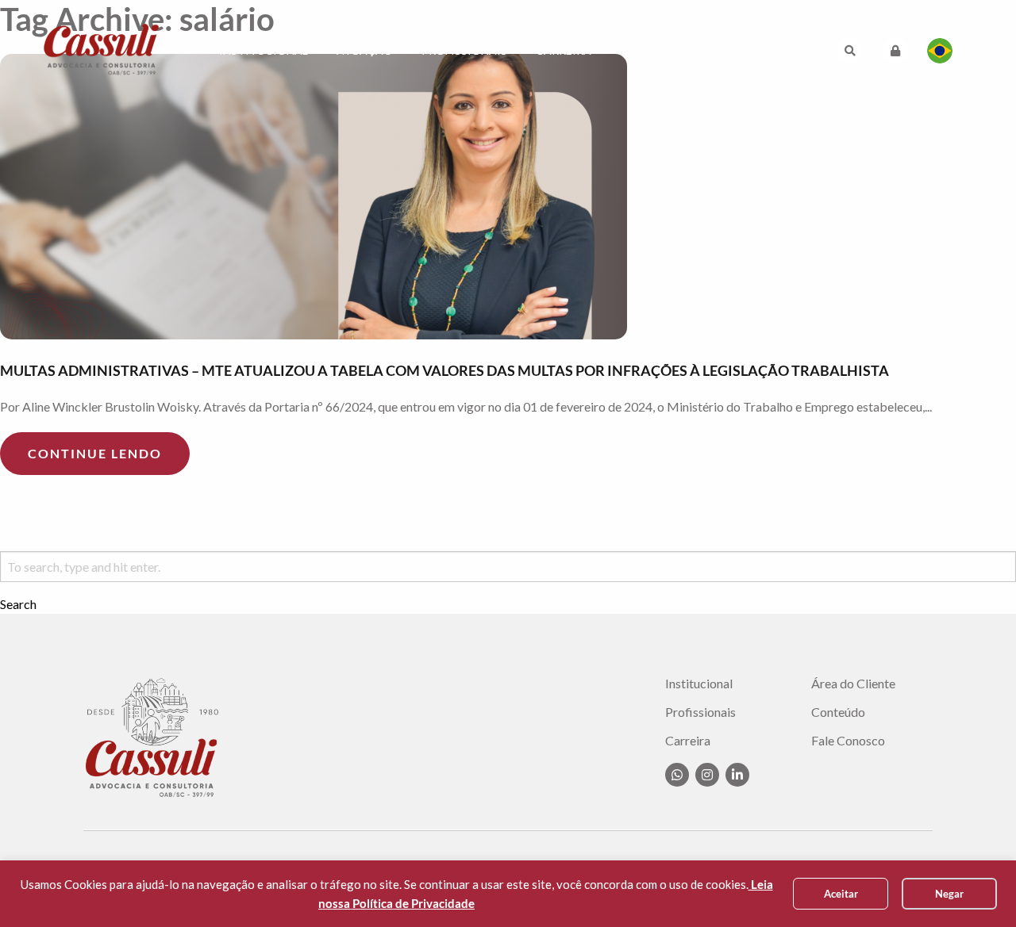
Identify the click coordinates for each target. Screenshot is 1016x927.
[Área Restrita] (895, 50)
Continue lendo (95, 453)
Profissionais (464, 50)
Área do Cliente (853, 683)
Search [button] (18, 604)
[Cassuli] (102, 48)
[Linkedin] (737, 775)
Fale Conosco (755, 50)
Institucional (263, 50)
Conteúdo (649, 50)
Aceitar (841, 893)
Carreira (563, 50)
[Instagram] (707, 775)
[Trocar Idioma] (939, 50)
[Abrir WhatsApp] (976, 887)
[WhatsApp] (677, 775)
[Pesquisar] (850, 50)
